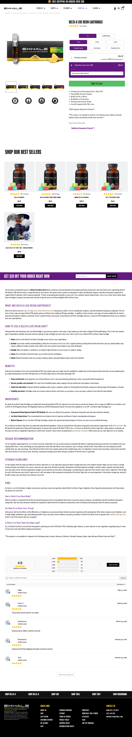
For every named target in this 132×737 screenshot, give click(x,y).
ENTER (66, 373)
